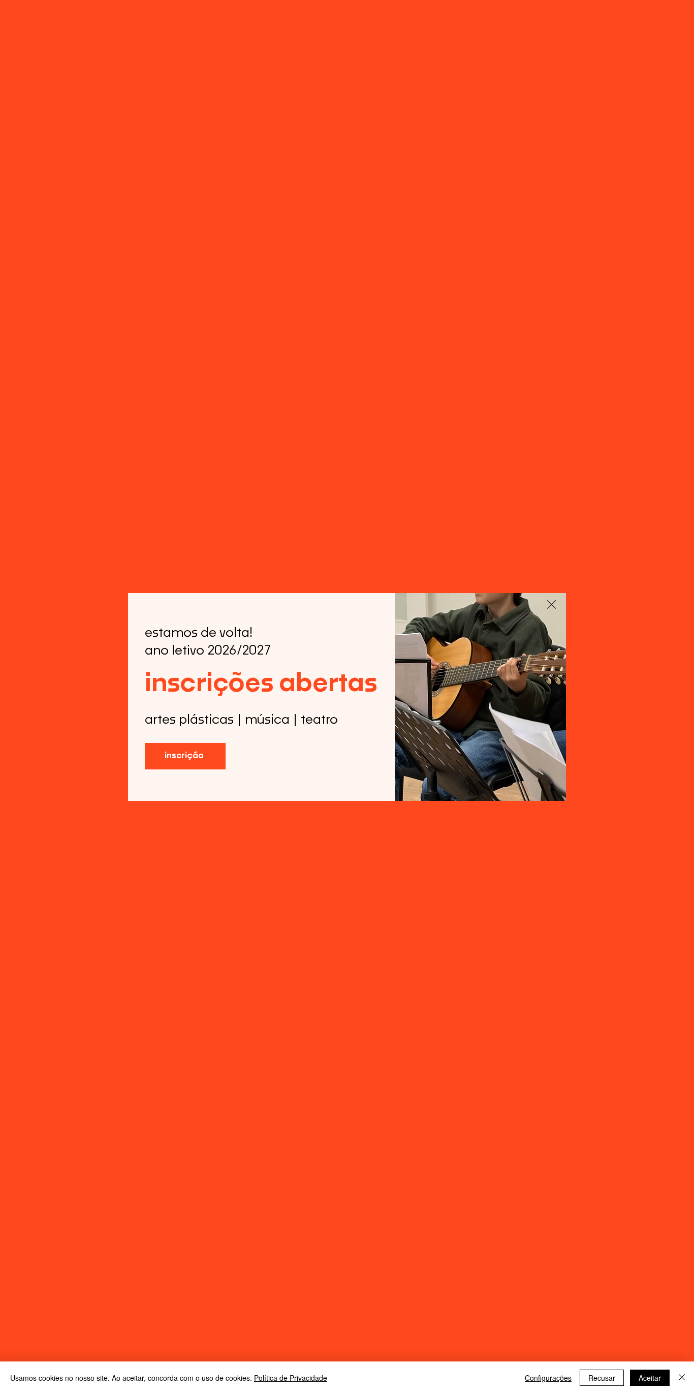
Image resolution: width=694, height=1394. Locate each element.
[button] (551, 604)
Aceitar (650, 1378)
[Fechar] (682, 1378)
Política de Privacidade (290, 1378)
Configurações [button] (548, 1378)
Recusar (601, 1378)
